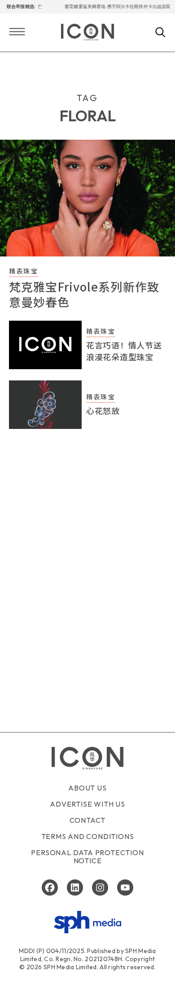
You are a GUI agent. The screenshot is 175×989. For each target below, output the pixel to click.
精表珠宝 (23, 270)
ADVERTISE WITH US (87, 804)
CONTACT (88, 820)
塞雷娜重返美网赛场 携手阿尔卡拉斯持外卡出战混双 (113, 6)
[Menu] (17, 32)
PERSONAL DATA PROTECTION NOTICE (87, 856)
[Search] (160, 32)
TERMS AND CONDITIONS (87, 836)
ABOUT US (87, 788)
